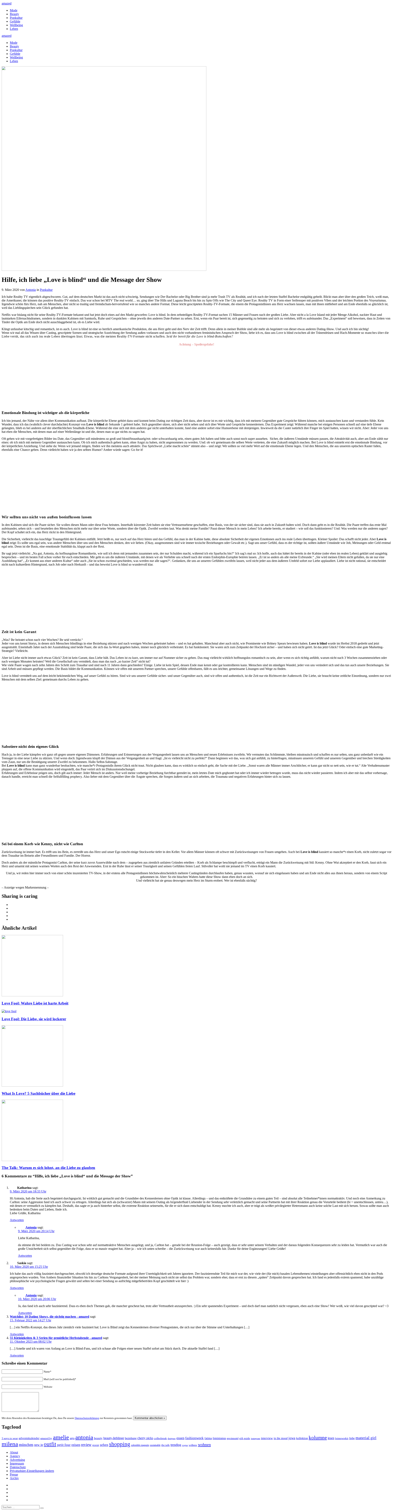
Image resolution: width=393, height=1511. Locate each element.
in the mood (281, 1438)
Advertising (17, 1459)
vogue (185, 1445)
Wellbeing (16, 25)
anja (72, 1438)
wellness (193, 1445)
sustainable (155, 1445)
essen (180, 1438)
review (86, 1444)
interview (267, 1438)
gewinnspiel (232, 1438)
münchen (26, 1444)
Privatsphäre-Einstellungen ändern (32, 1471)
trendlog (176, 1445)
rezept (95, 1445)
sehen (104, 1445)
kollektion (302, 1438)
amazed (6, 3)
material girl (366, 1438)
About (14, 1452)
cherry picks (145, 1438)
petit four (64, 1445)
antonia (84, 1437)
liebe (352, 1438)
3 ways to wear (10, 1438)
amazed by (46, 1438)
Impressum (17, 1463)
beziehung (131, 1438)
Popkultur (16, 17)
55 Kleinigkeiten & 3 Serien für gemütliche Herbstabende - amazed (56, 1338)
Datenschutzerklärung (87, 1418)
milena (10, 1444)
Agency (15, 1456)
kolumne (318, 1437)
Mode (13, 10)
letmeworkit (341, 1438)
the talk (165, 1445)
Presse (14, 1474)
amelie (61, 1437)
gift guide (244, 1438)
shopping (119, 1444)
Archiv (14, 1478)
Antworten (17, 1220)
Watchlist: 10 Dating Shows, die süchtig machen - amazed (49, 1316)
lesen (331, 1438)
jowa (291, 1438)
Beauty (14, 14)
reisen (75, 1445)
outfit (50, 1444)
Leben (14, 28)
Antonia (30, 289)
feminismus (219, 1438)
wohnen (204, 1444)
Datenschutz (18, 1467)
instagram (255, 1438)
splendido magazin (140, 1445)
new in (38, 1445)
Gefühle (15, 21)
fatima (208, 1438)
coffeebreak (160, 1438)
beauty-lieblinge (113, 1438)
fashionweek (194, 1438)
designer (172, 1438)
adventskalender (29, 1438)
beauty (98, 1438)
